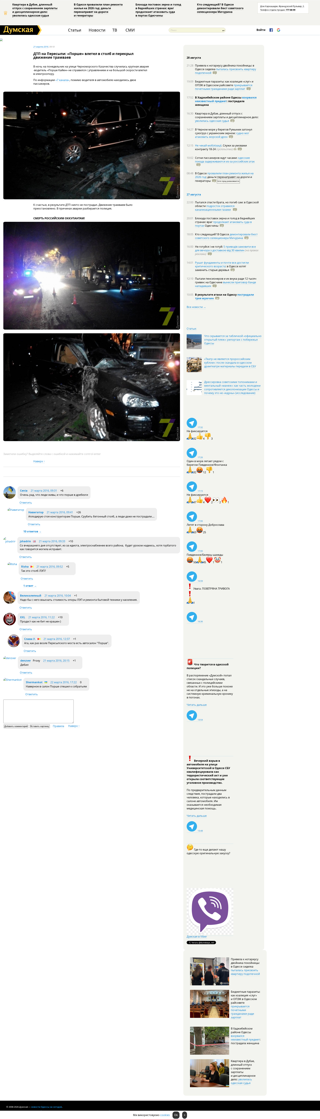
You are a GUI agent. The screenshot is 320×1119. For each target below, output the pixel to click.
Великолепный (30, 595)
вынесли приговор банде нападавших (225, 284)
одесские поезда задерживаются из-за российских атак (225, 159)
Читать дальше (197, 705)
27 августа (194, 194)
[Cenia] (9, 498)
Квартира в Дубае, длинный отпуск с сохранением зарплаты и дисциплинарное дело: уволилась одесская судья (35, 10)
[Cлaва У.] (14, 646)
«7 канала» (62, 80)
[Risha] (12, 564)
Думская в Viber (197, 936)
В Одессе (201, 173)
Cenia (24, 490)
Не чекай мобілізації (208, 145)
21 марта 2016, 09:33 (52, 541)
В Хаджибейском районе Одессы (218, 97)
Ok (176, 1115)
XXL (22, 617)
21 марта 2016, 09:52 (49, 566)
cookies (165, 1115)
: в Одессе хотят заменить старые (220, 268)
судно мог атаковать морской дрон (222, 135)
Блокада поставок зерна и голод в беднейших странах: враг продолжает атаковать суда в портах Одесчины (158, 10)
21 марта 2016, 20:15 (56, 660)
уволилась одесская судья (212, 121)
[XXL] (9, 624)
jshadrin (25, 541)
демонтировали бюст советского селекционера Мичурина (226, 236)
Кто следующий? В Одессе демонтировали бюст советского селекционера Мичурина (220, 8)
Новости (97, 30)
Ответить (26, 502)
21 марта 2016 (40, 46)
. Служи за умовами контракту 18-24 (221, 147)
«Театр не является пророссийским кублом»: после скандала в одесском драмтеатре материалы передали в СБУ (230, 362)
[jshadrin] (9, 541)
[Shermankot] (12, 680)
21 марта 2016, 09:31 (44, 490)
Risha (25, 566)
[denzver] (9, 658)
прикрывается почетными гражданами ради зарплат (223, 87)
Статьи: (191, 328)
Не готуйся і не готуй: (209, 246)
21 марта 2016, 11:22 (41, 617)
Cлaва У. (30, 639)
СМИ (130, 30)
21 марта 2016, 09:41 (60, 512)
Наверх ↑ (39, 461)
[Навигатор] (16, 510)
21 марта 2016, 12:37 (57, 639)
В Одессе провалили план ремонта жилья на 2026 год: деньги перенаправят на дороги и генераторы (98, 10)
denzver (25, 660)
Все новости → (196, 307)
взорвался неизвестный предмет (225, 99)
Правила (58, 726)
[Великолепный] (9, 603)
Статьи (74, 30)
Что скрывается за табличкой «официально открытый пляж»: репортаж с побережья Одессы (233, 339)
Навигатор (36, 512)
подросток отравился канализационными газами (214, 207)
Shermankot (34, 682)
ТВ (114, 30)
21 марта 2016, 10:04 (57, 595)
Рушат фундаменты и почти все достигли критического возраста (222, 264)
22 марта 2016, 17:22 (63, 682)
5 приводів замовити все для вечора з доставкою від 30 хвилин (225, 248)
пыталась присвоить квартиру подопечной (225, 71)
